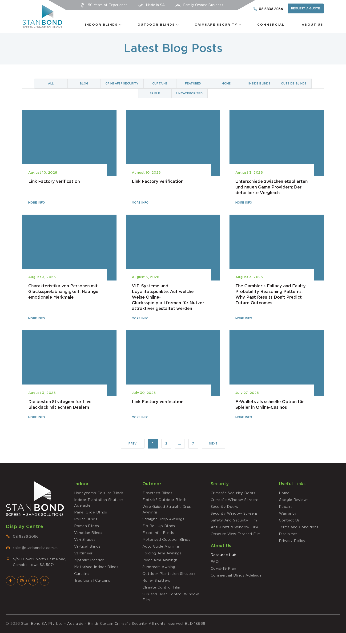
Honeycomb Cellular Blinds (98, 493)
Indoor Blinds (101, 24)
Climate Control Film (161, 587)
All (51, 83)
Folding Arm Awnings (161, 553)
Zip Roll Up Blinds (158, 526)
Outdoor (151, 484)
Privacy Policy (292, 541)
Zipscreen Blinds (157, 493)
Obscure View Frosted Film (236, 534)
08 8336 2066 (26, 536)
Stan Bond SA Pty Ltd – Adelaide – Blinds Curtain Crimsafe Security (84, 623)
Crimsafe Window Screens (235, 500)
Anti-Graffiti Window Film (234, 527)
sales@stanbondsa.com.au (36, 548)
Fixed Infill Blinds (158, 533)
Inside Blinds (259, 83)
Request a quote (305, 8)
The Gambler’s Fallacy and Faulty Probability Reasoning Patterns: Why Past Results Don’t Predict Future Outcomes (276, 268)
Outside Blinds (294, 83)
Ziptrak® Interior (89, 560)
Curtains (160, 83)
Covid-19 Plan (223, 568)
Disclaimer (288, 534)
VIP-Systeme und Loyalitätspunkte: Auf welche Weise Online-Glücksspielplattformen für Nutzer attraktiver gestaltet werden (173, 268)
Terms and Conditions (298, 527)
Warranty (287, 513)
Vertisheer (83, 553)
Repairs (286, 507)
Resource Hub (224, 555)
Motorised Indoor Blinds (96, 567)
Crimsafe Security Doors (233, 493)
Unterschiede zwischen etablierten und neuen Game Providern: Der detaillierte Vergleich (276, 157)
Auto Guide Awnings (161, 546)
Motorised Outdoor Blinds (166, 539)
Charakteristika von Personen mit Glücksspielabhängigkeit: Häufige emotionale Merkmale (69, 268)
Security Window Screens (234, 513)
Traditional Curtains (92, 580)
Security (220, 484)
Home (226, 83)
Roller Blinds (85, 519)
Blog (84, 83)
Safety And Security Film (234, 520)
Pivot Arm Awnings (159, 560)
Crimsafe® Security (121, 83)
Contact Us (289, 520)
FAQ (215, 562)
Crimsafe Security (216, 24)
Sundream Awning (158, 567)
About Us (312, 24)
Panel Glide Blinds (90, 512)
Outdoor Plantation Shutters (169, 574)
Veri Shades (84, 539)
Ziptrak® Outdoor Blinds (164, 500)
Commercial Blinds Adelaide (236, 575)
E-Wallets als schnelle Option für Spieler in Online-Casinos (276, 375)
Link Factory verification (69, 157)
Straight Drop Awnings (163, 519)
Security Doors (224, 507)
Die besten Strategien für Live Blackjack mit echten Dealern (69, 375)
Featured (193, 83)
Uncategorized (189, 93)
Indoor (81, 484)
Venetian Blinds (88, 533)
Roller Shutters (156, 580)
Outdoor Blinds (156, 24)
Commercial (270, 24)
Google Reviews (293, 500)
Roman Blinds (86, 526)
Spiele (155, 93)
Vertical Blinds (87, 546)
